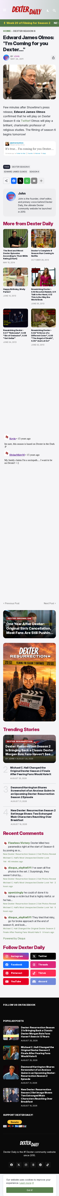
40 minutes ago (15, 861)
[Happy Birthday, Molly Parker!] (15, 277)
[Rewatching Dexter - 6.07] (15, 318)
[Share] (53, 57)
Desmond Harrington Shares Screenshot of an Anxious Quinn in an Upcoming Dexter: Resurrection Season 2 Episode (33, 792)
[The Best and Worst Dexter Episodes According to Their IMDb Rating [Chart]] (15, 238)
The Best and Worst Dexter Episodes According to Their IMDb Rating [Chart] (15, 254)
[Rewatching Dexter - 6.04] (43, 318)
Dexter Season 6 (24, 31)
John (22, 193)
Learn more (25, 1183)
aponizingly (15, 892)
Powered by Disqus (14, 938)
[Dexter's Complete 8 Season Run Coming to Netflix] (43, 238)
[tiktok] (48, 1165)
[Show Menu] (4, 10)
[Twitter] (20, 181)
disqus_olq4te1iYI (19, 867)
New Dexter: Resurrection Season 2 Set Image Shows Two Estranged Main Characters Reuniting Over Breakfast (33, 815)
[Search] (55, 11)
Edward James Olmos (15, 171)
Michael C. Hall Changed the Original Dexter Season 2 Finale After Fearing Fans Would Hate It (30, 771)
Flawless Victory (19, 842)
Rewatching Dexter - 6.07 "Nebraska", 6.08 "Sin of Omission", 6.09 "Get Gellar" (15, 334)
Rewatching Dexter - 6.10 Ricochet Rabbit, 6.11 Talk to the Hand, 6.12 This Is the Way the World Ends (43, 294)
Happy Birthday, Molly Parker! (14, 290)
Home (7, 31)
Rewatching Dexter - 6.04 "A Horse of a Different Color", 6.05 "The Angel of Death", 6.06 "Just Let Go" (42, 335)
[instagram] (26, 1165)
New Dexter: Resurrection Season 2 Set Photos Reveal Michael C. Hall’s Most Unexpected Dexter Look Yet (29, 858)
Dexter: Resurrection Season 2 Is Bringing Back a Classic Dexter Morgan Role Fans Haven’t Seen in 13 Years (38, 1032)
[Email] (34, 181)
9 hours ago (48, 932)
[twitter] (19, 1165)
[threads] (33, 1165)
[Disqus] (29, 472)
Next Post (49, 603)
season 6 (34, 171)
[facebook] (11, 1165)
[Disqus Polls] (29, 390)
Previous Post (12, 603)
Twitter (25, 120)
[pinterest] (40, 1165)
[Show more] (41, 181)
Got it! (30, 1190)
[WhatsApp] (27, 181)
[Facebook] (14, 181)
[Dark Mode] (48, 10)
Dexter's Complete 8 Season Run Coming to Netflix (42, 253)
